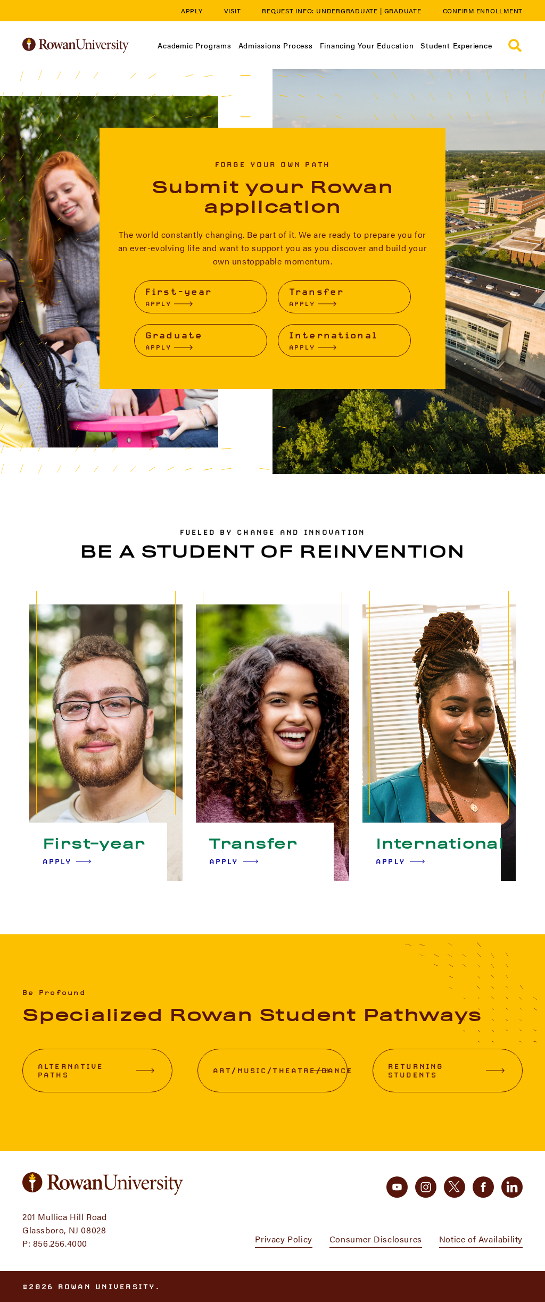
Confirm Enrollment (483, 10)
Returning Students (415, 1070)
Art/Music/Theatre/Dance (280, 1070)
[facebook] (483, 1187)
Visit (232, 10)
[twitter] (454, 1187)
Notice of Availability (481, 1239)
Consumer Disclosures (375, 1239)
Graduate (403, 10)
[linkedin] (512, 1187)
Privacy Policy (283, 1239)
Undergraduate (347, 10)
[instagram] (425, 1187)
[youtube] (397, 1187)
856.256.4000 (60, 1243)
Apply (192, 10)
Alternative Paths (71, 1070)
